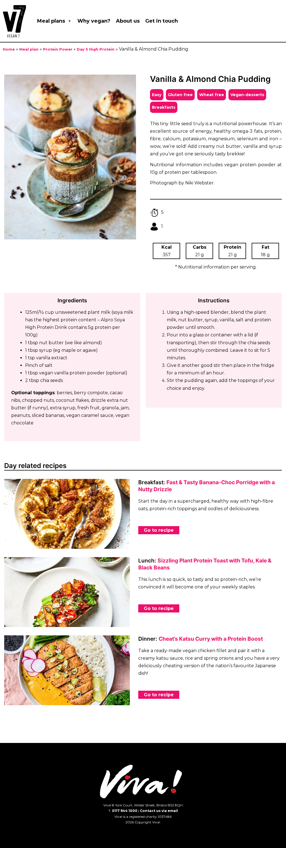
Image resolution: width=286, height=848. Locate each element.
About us (128, 21)
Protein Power (57, 49)
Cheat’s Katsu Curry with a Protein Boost (211, 638)
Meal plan (29, 49)
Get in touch (161, 21)
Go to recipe (159, 530)
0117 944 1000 (124, 811)
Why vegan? (93, 21)
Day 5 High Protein (96, 49)
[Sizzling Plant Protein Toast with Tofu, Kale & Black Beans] (67, 592)
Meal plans (51, 21)
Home (9, 49)
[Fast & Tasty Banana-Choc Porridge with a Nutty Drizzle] (67, 514)
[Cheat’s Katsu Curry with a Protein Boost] (67, 670)
